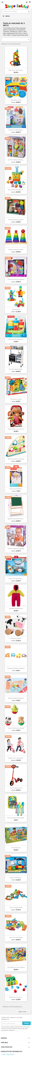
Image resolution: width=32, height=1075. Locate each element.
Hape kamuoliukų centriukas (16, 459)
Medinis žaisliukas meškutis (16, 698)
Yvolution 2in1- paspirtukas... (16, 758)
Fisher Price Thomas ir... (16, 997)
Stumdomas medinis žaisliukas (16, 668)
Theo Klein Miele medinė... (16, 369)
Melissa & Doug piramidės (16, 249)
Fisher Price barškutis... (16, 489)
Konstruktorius (16, 309)
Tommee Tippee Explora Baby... (16, 817)
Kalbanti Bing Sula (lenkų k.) (16, 429)
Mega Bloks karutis (16, 100)
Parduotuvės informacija (11, 1051)
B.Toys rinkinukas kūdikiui (16, 219)
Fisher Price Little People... (16, 70)
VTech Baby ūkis (16, 847)
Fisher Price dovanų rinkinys (16, 279)
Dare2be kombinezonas (16, 608)
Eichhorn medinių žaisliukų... (16, 160)
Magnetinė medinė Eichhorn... (16, 518)
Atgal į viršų (23, 1012)
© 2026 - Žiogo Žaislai (7, 1054)
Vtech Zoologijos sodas (16, 907)
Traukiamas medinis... (16, 638)
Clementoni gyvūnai (16, 399)
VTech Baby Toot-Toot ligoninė (16, 967)
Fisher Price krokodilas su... (16, 339)
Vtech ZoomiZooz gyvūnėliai (16, 728)
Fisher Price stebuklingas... (16, 130)
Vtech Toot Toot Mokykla (16, 937)
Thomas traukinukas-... (16, 877)
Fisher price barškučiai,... (16, 578)
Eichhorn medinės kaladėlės (16, 548)
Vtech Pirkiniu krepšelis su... (16, 189)
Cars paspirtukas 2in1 (16, 788)
